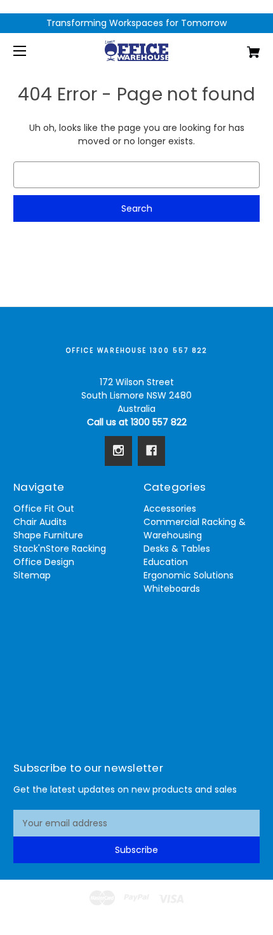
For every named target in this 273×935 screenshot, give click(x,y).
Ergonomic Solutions (188, 575)
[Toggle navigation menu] (30, 50)
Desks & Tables (176, 548)
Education (165, 562)
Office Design (43, 562)
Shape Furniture (48, 535)
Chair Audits (40, 521)
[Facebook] (151, 451)
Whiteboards (171, 588)
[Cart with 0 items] (235, 47)
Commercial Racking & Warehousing (194, 528)
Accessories (169, 508)
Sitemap (32, 575)
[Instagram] (118, 451)
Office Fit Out (43, 508)
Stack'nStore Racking (59, 548)
